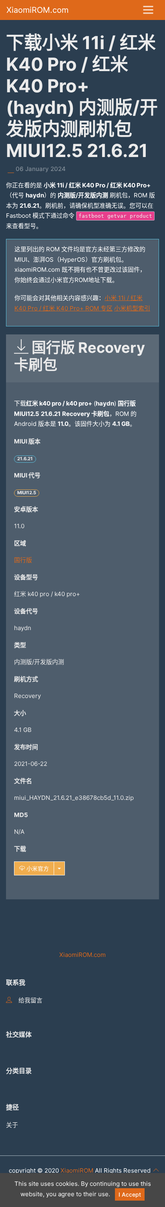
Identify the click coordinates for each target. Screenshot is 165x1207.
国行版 (23, 560)
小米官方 (37, 868)
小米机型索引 (132, 308)
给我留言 (30, 1000)
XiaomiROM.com (37, 10)
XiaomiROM (76, 1170)
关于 (12, 1125)
